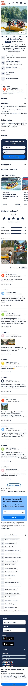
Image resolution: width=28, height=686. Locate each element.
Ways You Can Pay (7, 660)
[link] (11, 192)
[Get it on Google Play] (8, 639)
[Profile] (25, 3)
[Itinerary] (25, 98)
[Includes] (25, 135)
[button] (17, 42)
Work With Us (6, 657)
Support (4, 649)
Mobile (4, 635)
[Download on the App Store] (8, 644)
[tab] (10, 535)
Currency (5, 626)
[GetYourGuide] (3, 3)
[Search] (9, 3)
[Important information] (25, 169)
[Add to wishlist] (19, 179)
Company (5, 653)
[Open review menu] (25, 275)
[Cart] (17, 3)
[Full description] (25, 120)
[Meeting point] (25, 164)
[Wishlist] (13, 3)
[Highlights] (25, 103)
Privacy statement (5, 528)
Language (5, 618)
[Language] (21, 3)
